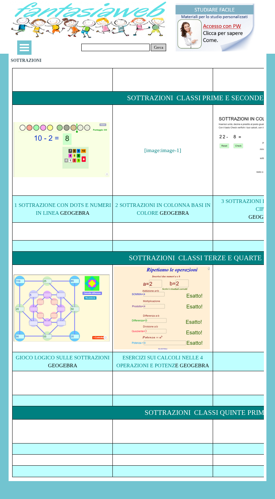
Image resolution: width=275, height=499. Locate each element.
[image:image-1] (162, 150)
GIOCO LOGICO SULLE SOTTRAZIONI (63, 357)
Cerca (158, 47)
